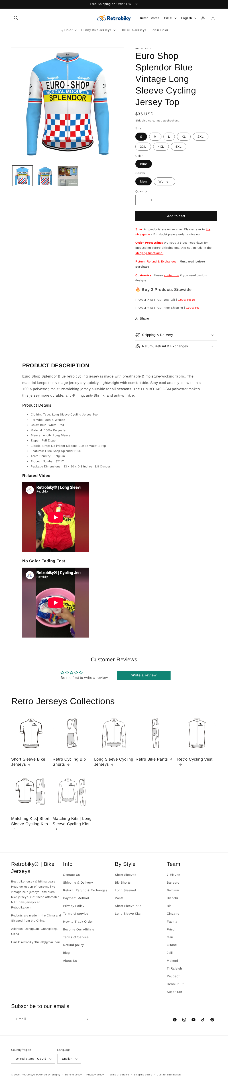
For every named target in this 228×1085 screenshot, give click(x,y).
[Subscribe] (86, 1019)
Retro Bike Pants (152, 759)
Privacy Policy (73, 906)
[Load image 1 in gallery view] (22, 176)
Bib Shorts (123, 882)
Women (165, 181)
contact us (171, 275)
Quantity (141, 191)
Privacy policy (95, 1074)
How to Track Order (78, 921)
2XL (200, 136)
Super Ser (174, 992)
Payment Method (76, 898)
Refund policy (73, 945)
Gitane (172, 945)
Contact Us (71, 874)
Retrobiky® (28, 1074)
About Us (70, 960)
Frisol (171, 929)
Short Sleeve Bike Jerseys (28, 762)
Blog (66, 952)
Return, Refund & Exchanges (156, 261)
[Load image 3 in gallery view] (67, 176)
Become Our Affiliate (78, 929)
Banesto (173, 882)
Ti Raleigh (174, 968)
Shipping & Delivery (78, 882)
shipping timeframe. (149, 253)
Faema (172, 921)
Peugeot (173, 976)
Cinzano (173, 913)
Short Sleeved (125, 874)
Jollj (170, 952)
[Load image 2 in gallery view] (45, 176)
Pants (119, 898)
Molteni (172, 960)
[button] (16, 18)
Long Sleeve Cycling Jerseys (113, 762)
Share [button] (144, 318)
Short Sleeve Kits (128, 906)
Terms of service (75, 913)
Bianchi (172, 898)
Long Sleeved (125, 890)
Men (143, 181)
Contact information (169, 1074)
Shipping (141, 120)
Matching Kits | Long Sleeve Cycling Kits (72, 821)
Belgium (173, 890)
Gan (170, 937)
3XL (143, 146)
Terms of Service (76, 937)
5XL (178, 146)
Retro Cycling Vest (195, 759)
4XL (161, 146)
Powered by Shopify (48, 1074)
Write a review (144, 675)
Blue (143, 164)
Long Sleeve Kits (128, 913)
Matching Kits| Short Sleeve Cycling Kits (30, 821)
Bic (169, 906)
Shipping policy (143, 1074)
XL (184, 136)
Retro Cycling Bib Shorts (69, 762)
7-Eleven (173, 874)
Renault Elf (175, 984)
